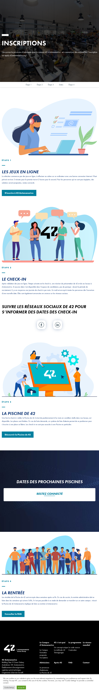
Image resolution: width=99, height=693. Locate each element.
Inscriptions (44, 657)
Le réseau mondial (87, 643)
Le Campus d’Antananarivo (47, 643)
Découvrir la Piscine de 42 (18, 434)
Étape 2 (40, 84)
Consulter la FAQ (13, 614)
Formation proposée (43, 653)
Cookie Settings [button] (9, 687)
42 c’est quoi (59, 642)
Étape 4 (71, 84)
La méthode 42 (59, 650)
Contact (86, 662)
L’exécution (72, 650)
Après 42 (58, 662)
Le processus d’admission (44, 668)
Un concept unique (61, 647)
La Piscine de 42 (46, 672)
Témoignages (59, 652)
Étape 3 (51, 84)
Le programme (74, 642)
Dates (61, 84)
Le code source (74, 647)
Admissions (44, 662)
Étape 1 (29, 84)
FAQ (70, 662)
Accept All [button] (21, 687)
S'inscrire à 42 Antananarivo (19, 193)
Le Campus (44, 650)
